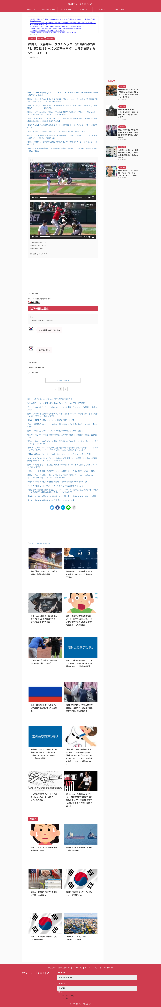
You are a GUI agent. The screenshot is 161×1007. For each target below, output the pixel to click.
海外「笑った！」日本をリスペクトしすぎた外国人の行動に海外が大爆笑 (56, 131)
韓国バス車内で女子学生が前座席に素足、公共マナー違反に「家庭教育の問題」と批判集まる (79, 708)
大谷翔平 (39, 543)
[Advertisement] (45, 73)
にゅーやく (83, 9)
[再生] (33, 197)
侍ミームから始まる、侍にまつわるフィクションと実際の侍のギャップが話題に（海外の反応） (44, 619)
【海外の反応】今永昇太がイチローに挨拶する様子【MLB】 (51, 420)
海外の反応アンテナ (48, 9)
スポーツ (33, 543)
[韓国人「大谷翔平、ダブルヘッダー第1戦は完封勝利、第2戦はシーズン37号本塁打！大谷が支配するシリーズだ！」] (63, 507)
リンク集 (64, 998)
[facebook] (57, 507)
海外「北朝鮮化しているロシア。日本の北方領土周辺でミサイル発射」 (55, 431)
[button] (63, 181)
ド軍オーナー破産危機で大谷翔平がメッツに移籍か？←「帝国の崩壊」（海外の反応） (61, 471)
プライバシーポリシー (69, 996)
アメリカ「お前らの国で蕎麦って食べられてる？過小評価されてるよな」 (56, 486)
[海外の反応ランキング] (34, 302)
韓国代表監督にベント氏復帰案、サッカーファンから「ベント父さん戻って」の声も (128, 172)
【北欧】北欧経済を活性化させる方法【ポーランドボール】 (51, 500)
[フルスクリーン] (93, 197)
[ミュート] (89, 197)
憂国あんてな (31, 9)
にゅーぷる (101, 9)
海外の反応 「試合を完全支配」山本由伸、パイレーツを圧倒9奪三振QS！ (57, 403)
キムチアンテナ (66, 9)
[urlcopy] (74, 507)
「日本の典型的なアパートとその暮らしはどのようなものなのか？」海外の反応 (58, 454)
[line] (68, 507)
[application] (63, 181)
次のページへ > (63, 380)
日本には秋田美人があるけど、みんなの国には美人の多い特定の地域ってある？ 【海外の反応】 (79, 663)
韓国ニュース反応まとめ (80, 4)
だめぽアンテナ (119, 9)
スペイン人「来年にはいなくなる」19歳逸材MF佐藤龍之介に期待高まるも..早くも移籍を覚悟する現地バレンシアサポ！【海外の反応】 (79, 800)
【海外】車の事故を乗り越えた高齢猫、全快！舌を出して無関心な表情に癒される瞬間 (61, 496)
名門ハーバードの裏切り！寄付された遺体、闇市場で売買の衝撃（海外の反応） (58, 482)
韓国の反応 (46, 543)
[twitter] (52, 507)
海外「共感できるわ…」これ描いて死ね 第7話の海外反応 (49, 399)
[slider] (61, 197)
